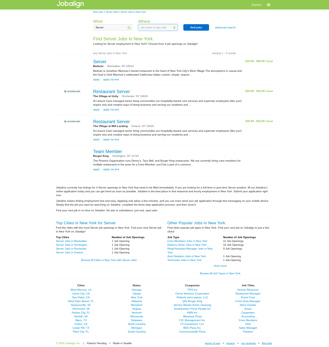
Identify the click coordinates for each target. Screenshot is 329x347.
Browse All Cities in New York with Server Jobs (109, 260)
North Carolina (136, 323)
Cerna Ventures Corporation (192, 293)
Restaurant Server (111, 91)
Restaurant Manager (248, 293)
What (98, 21)
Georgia (136, 289)
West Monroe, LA (80, 289)
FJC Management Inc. (192, 320)
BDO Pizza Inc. (192, 327)
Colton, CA (80, 323)
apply (96, 79)
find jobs (196, 27)
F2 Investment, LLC (192, 323)
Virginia (136, 308)
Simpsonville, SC (81, 304)
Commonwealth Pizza (192, 331)
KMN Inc (192, 312)
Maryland (136, 304)
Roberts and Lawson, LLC (192, 297)
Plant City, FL (81, 331)
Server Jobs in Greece (69, 252)
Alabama (136, 301)
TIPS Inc (192, 289)
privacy (230, 343)
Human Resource (248, 289)
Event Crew (248, 297)
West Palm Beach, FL (81, 301)
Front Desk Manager (248, 301)
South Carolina (137, 331)
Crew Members (248, 320)
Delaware (136, 320)
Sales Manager (248, 327)
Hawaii (137, 293)
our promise (248, 343)
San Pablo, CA (81, 297)
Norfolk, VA (81, 316)
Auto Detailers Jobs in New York (186, 256)
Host (248, 323)
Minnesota (136, 316)
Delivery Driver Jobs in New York (187, 244)
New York (136, 297)
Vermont (137, 312)
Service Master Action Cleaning (192, 304)
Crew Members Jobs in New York (187, 241)
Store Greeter (248, 304)
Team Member (107, 151)
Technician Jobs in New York (184, 260)
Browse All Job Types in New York (220, 273)
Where (144, 21)
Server (99, 61)
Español (256, 4)
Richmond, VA (81, 308)
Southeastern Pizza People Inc (192, 308)
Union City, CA (81, 293)
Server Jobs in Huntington (71, 244)
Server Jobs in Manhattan (71, 241)
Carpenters (248, 312)
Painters (248, 331)
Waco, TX (81, 320)
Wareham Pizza (192, 316)
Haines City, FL (81, 312)
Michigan (136, 327)
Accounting (248, 316)
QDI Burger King (192, 301)
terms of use (212, 343)
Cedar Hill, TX (81, 327)
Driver (248, 308)
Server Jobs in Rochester (71, 248)
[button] (268, 5)
